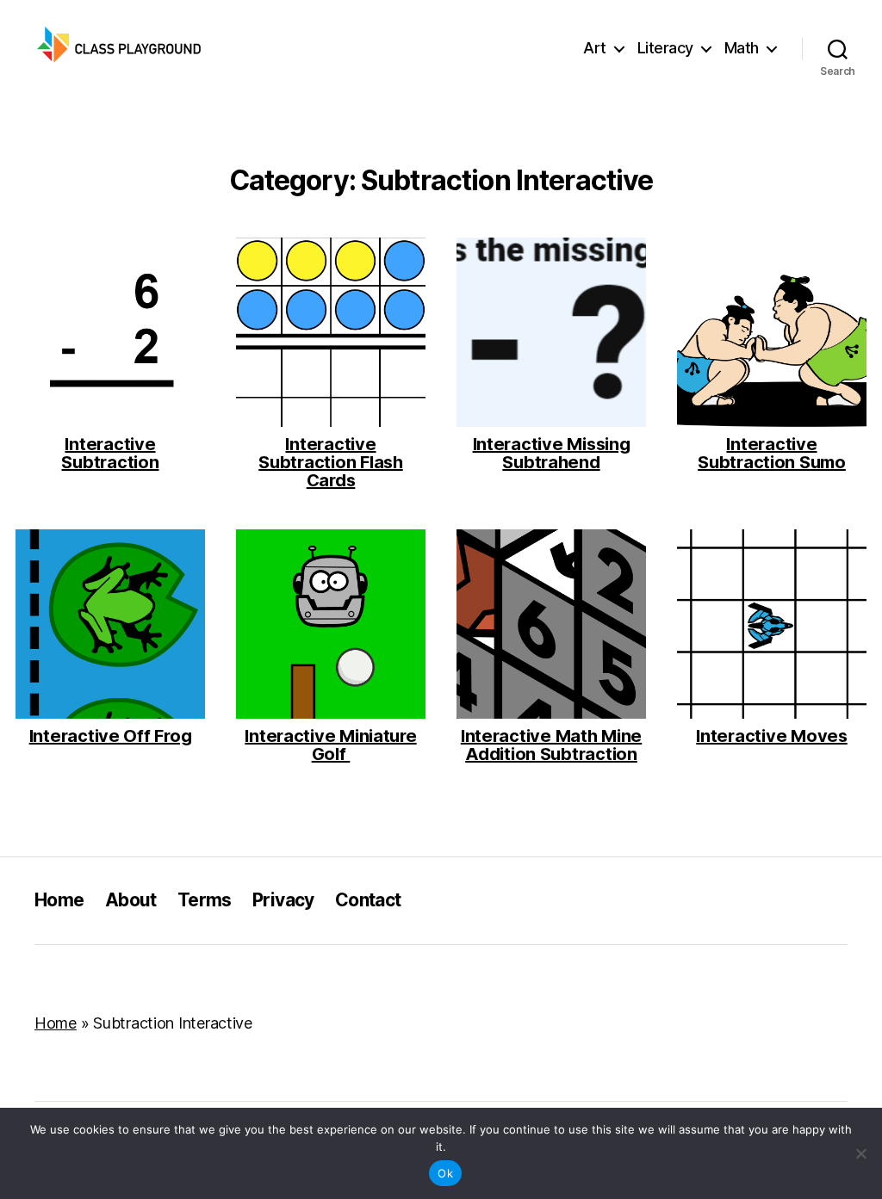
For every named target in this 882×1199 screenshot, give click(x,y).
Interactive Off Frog (110, 736)
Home (59, 900)
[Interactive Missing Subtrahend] (551, 332)
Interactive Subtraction (109, 454)
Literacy (665, 48)
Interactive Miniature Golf (330, 745)
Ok (445, 1173)
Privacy (283, 900)
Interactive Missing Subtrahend (551, 454)
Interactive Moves (771, 736)
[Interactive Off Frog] (110, 624)
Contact (368, 900)
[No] (860, 1153)
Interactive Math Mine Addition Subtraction (551, 745)
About (131, 900)
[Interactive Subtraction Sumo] (771, 332)
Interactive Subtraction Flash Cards (330, 463)
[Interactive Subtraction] (110, 332)
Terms (204, 900)
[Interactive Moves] (771, 624)
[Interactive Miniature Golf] (330, 624)
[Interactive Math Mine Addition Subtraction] (551, 624)
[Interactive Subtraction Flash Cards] (330, 332)
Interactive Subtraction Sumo (772, 454)
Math (741, 48)
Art (594, 48)
